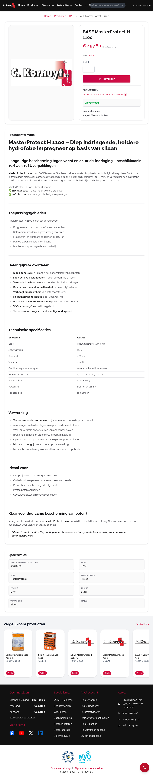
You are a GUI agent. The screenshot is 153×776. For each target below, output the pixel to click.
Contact (79, 5)
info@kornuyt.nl (131, 719)
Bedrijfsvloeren (62, 706)
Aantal (86, 62)
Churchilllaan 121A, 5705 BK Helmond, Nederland (133, 704)
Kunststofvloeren (90, 712)
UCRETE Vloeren (63, 700)
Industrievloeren (90, 706)
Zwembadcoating (91, 735)
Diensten (46, 5)
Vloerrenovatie (62, 735)
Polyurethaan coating (93, 729)
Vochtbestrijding (63, 718)
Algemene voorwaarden (89, 768)
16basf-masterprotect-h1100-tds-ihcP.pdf (103, 94)
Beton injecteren (63, 723)
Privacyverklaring (61, 768)
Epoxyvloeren (89, 700)
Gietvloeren (60, 712)
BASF (91, 55)
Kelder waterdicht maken (95, 718)
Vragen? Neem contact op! (95, 115)
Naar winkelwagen (92, 111)
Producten (33, 5)
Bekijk (10, 673)
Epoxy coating (89, 723)
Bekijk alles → (142, 624)
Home (21, 5)
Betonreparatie (62, 729)
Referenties (63, 5)
